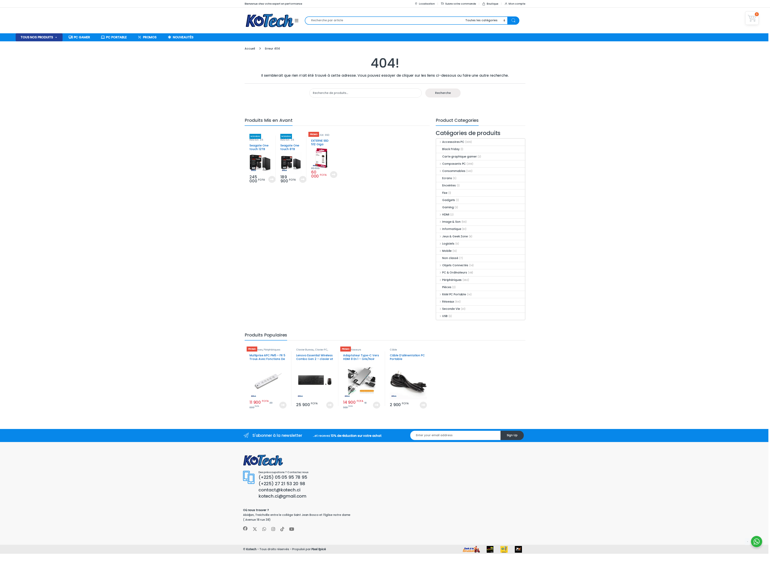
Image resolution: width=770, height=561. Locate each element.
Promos (150, 37)
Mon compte (517, 4)
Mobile (447, 251)
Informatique (451, 229)
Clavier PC (321, 349)
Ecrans (447, 178)
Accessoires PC (453, 142)
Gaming (448, 207)
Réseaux (448, 302)
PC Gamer (82, 37)
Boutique (492, 4)
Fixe (444, 193)
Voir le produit (270, 179)
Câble (393, 349)
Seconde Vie (451, 309)
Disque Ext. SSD (320, 135)
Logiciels (448, 244)
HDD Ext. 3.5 (256, 139)
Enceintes (449, 185)
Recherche (443, 93)
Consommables (453, 171)
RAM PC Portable (454, 294)
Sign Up (512, 435)
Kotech (251, 549)
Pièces (446, 287)
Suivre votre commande (460, 4)
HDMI (445, 214)
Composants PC (454, 164)
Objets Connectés (455, 265)
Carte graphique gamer (459, 156)
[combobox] (384, 20)
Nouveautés (183, 37)
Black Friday (450, 149)
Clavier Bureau (305, 349)
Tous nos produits (37, 37)
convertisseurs (352, 349)
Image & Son (451, 222)
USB (444, 316)
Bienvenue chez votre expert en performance (273, 4)
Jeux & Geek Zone (455, 236)
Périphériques (452, 280)
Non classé (450, 258)
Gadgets (448, 200)
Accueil (250, 49)
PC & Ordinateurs (454, 272)
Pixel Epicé (318, 549)
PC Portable (116, 37)
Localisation (427, 4)
